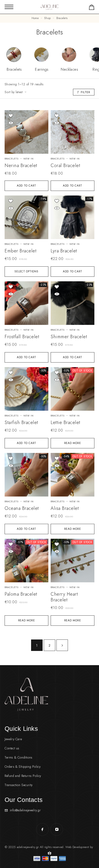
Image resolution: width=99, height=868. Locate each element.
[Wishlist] (10, 115)
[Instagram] (57, 829)
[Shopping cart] (91, 8)
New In (28, 158)
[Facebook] (42, 829)
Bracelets (11, 158)
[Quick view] (10, 122)
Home (35, 18)
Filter (85, 92)
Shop (47, 18)
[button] (26, 186)
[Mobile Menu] (9, 7)
